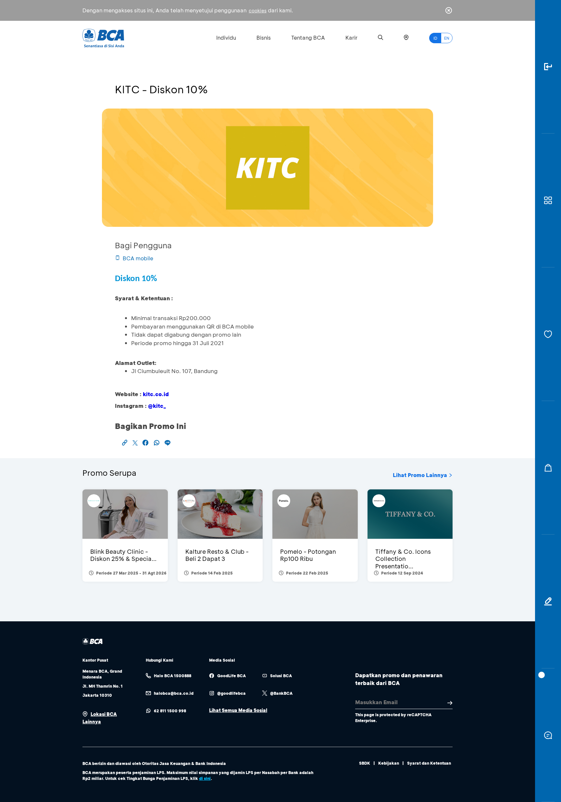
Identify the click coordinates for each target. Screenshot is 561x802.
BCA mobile (138, 258)
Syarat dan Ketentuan (429, 763)
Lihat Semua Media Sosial (238, 710)
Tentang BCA (308, 37)
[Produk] (548, 200)
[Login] (548, 67)
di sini (205, 778)
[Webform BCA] (548, 601)
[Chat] (548, 735)
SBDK (364, 763)
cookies (258, 10)
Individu (226, 37)
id (435, 38)
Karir (351, 37)
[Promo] (548, 468)
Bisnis (263, 37)
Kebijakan (388, 763)
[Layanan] (548, 334)
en (446, 38)
